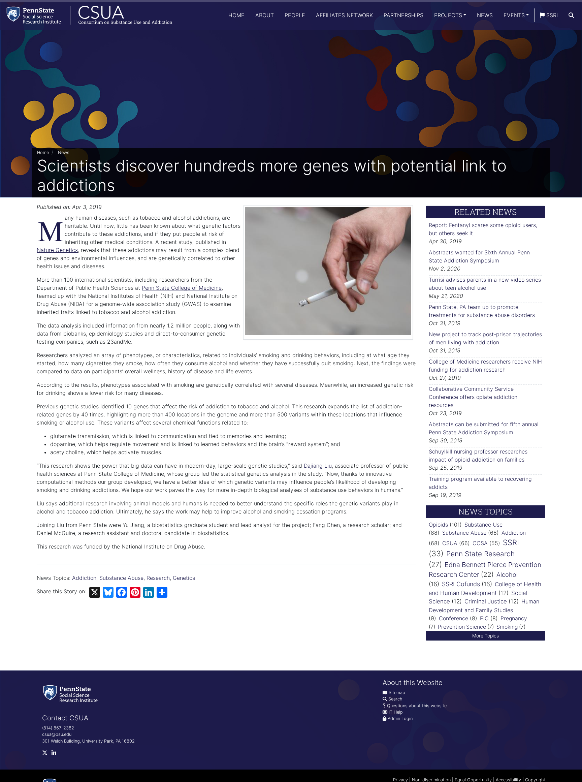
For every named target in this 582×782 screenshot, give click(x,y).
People (295, 15)
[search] (571, 15)
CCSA (480, 543)
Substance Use (483, 524)
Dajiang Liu (318, 465)
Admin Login (400, 718)
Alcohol (507, 574)
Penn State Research (480, 554)
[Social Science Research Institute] (72, 693)
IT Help (396, 712)
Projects (448, 15)
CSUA (449, 543)
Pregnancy (513, 618)
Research (158, 577)
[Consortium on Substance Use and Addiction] (86, 15)
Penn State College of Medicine (182, 287)
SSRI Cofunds (461, 584)
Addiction (84, 577)
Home (236, 15)
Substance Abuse (121, 577)
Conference (453, 618)
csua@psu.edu (56, 734)
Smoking (507, 627)
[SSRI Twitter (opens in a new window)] (47, 754)
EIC (484, 618)
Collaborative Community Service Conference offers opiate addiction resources (473, 396)
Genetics (184, 577)
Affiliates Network (344, 15)
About (264, 15)
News (485, 15)
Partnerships (403, 15)
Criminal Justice (485, 601)
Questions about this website (417, 705)
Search (395, 698)
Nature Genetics (57, 250)
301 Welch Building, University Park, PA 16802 (88, 741)
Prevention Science (462, 627)
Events (514, 15)
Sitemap (397, 692)
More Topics (485, 635)
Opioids (438, 524)
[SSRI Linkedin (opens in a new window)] (56, 754)
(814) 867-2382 (58, 727)
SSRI (551, 15)
